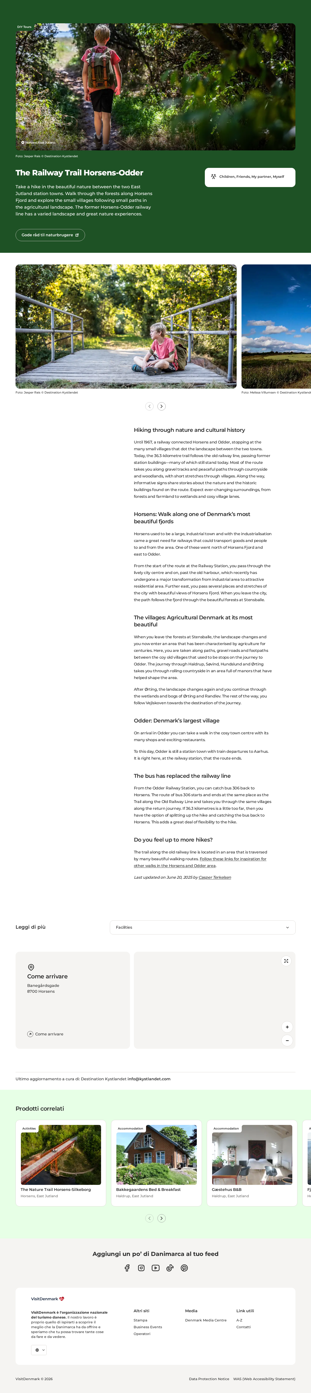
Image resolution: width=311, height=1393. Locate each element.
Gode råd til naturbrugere (47, 235)
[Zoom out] (287, 1040)
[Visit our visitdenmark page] (155, 1268)
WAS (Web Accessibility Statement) (264, 1379)
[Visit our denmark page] (127, 1268)
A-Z (239, 1320)
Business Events (148, 1327)
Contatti (243, 1327)
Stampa (140, 1320)
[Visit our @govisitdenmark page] (170, 1268)
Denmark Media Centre (206, 1320)
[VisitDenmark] (47, 1298)
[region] (214, 1000)
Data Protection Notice (209, 1379)
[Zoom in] (287, 1027)
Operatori (142, 1334)
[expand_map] (286, 961)
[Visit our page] (141, 1268)
